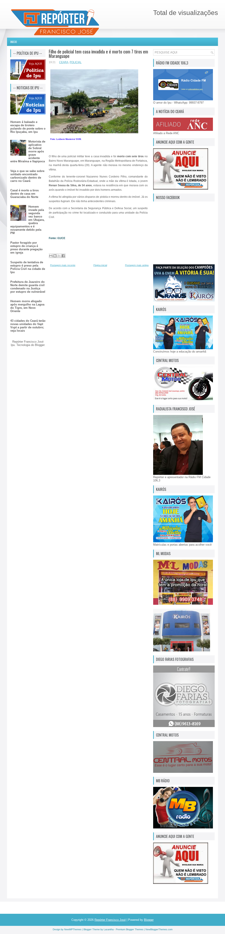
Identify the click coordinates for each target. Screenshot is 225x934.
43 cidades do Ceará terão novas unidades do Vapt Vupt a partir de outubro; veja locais (27, 325)
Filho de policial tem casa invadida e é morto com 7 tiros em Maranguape (98, 53)
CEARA (63, 62)
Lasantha (109, 929)
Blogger (39, 345)
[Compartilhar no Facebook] (63, 256)
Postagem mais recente (62, 265)
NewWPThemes (73, 929)
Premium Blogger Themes (129, 929)
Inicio (13, 42)
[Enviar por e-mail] (51, 256)
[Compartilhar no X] (59, 256)
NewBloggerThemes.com (158, 929)
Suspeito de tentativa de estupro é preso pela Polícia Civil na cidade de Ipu (27, 267)
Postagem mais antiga (137, 265)
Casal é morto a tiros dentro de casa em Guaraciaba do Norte (24, 194)
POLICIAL (76, 62)
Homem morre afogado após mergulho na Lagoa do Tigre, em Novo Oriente (27, 306)
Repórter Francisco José (110, 919)
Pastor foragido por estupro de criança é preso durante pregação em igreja (26, 247)
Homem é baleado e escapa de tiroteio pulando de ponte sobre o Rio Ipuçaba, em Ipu (27, 126)
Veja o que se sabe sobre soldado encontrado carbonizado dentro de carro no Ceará (27, 176)
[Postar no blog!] (55, 256)
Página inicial (100, 265)
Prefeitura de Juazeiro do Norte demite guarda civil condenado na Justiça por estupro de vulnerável (27, 286)
